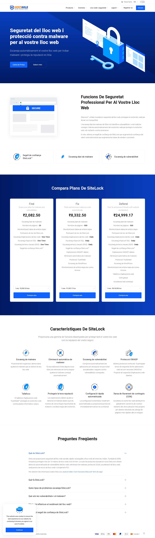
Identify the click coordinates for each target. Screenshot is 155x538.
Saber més (37, 65)
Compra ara (31, 295)
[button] (77, 453)
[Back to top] (144, 533)
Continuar (19, 530)
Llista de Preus (19, 65)
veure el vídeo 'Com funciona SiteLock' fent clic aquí (82, 472)
